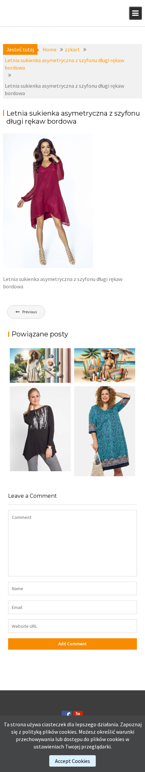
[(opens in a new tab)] (104, 431)
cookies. (68, 731)
